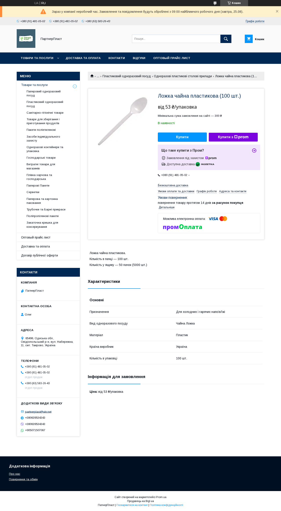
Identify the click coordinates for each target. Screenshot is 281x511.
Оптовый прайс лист (171, 58)
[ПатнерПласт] (26, 46)
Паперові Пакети (38, 185)
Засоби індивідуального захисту (43, 138)
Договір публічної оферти (39, 255)
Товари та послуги (37, 58)
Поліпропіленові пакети (43, 216)
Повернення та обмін (23, 479)
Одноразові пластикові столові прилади (183, 76)
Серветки (33, 192)
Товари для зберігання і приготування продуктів (43, 121)
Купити (182, 137)
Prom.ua (161, 497)
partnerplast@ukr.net (38, 411)
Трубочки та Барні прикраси (46, 209)
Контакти (116, 58)
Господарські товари (41, 157)
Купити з (225, 137)
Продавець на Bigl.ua (140, 501)
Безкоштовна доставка (173, 185)
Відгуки (139, 58)
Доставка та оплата (83, 58)
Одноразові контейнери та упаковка (45, 149)
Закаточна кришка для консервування (42, 224)
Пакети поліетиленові (41, 129)
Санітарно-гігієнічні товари (45, 112)
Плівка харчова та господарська (39, 177)
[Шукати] (225, 39)
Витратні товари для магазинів (41, 166)
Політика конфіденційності (166, 505)
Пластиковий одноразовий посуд (127, 76)
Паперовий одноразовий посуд (44, 93)
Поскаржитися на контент (132, 505)
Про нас (14, 473)
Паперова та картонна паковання (42, 200)
